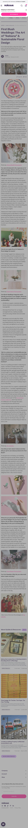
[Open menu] (2, 6)
